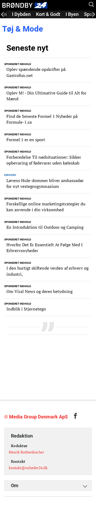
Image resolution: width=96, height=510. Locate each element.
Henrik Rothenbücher (26, 452)
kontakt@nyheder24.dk (28, 467)
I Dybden (21, 14)
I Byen (72, 14)
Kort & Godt (48, 14)
